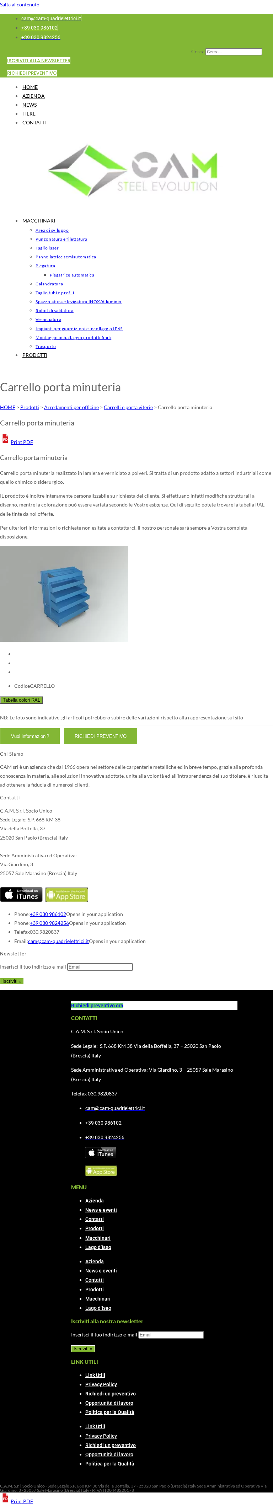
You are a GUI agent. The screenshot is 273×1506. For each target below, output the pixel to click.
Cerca (197, 51)
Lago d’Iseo (98, 1247)
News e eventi (101, 1210)
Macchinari (98, 1238)
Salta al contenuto (19, 4)
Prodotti (94, 1228)
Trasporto (46, 346)
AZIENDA (33, 96)
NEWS (29, 105)
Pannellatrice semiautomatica (66, 256)
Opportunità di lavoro (109, 1403)
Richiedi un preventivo (110, 1394)
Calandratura (49, 283)
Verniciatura (48, 319)
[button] (16, 442)
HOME (30, 87)
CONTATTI (34, 122)
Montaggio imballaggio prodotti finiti (73, 337)
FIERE (29, 114)
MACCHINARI (38, 221)
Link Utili (95, 1375)
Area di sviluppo (52, 230)
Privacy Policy (101, 1384)
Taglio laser (47, 248)
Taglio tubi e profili (55, 292)
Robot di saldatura (55, 310)
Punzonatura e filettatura (61, 239)
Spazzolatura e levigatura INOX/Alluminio (79, 301)
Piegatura (45, 265)
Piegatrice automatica (72, 275)
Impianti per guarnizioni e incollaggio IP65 (79, 328)
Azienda (94, 1201)
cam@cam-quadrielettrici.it (58, 941)
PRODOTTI (34, 355)
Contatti (94, 1219)
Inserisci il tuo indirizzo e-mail (33, 967)
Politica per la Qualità (109, 1412)
